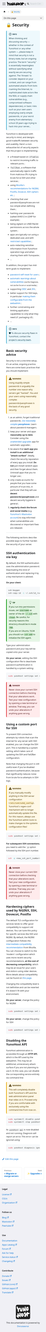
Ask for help (8, 1253)
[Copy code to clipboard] (37, 590)
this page (26, 978)
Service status (8, 1257)
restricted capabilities (20, 241)
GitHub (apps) (8, 1288)
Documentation (9, 1240)
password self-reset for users (24, 274)
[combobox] (35, 4)
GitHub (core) (8, 1284)
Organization (8, 1202)
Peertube (6, 1225)
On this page (10, 18)
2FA (33, 289)
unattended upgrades (20, 441)
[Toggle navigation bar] (4, 4)
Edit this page (11, 1159)
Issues (5, 1280)
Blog (4, 1217)
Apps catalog (8, 1244)
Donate (5, 1276)
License (5, 1194)
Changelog (7, 1261)
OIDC (24, 289)
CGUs (4, 1198)
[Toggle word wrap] (32, 590)
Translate (6, 1292)
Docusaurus (23, 1326)
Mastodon (7, 1221)
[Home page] (4, 12)
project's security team (20, 339)
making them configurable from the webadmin (22, 300)
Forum (5, 1248)
